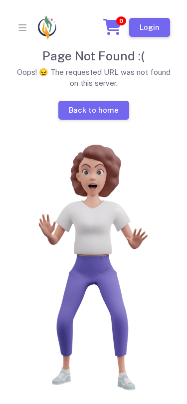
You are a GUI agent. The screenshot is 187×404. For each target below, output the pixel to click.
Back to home (93, 109)
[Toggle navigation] (22, 27)
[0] (112, 30)
